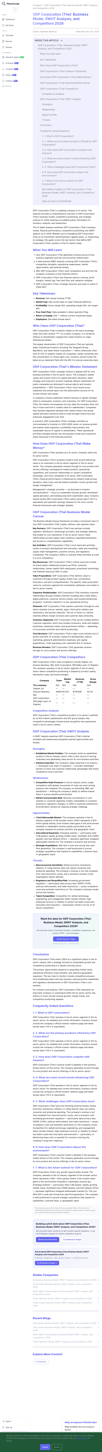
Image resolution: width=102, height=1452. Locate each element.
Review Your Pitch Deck (47, 1239)
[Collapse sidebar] (14, 9)
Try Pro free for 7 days (66, 939)
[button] (66, 40)
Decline (56, 1447)
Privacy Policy (81, 1438)
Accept (45, 1447)
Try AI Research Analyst (72, 1240)
